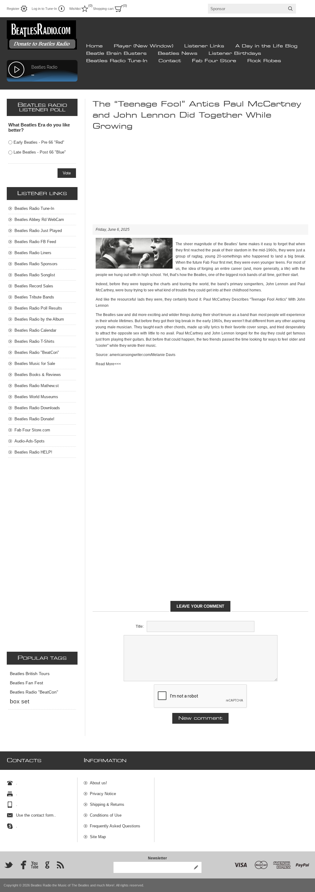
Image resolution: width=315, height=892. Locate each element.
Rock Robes (264, 61)
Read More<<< (108, 364)
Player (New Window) (143, 46)
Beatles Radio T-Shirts (34, 341)
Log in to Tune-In (44, 8)
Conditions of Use (106, 815)
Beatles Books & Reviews (37, 374)
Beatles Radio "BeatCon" (36, 352)
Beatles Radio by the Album (39, 319)
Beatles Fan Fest (26, 683)
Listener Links (204, 46)
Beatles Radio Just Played (38, 230)
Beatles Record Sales (33, 286)
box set (19, 701)
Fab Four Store (214, 61)
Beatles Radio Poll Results (38, 308)
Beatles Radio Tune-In (116, 61)
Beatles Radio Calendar (35, 330)
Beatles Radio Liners (32, 252)
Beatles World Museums (36, 396)
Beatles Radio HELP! (33, 452)
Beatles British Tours (30, 673)
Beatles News (177, 53)
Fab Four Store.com (32, 430)
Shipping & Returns (107, 804)
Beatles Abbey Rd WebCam (39, 219)
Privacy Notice (103, 793)
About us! (98, 783)
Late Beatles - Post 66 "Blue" (40, 152)
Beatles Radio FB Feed (35, 241)
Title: (140, 626)
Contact (169, 61)
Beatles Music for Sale (34, 363)
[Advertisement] (200, 181)
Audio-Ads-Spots (29, 441)
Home (94, 46)
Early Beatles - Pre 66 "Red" (39, 142)
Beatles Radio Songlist (34, 275)
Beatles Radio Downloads (37, 408)
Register (13, 8)
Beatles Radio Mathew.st (36, 385)
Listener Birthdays (235, 53)
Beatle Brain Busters (116, 53)
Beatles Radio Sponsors (36, 264)
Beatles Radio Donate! (34, 419)
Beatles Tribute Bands (34, 297)
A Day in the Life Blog (266, 46)
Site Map (98, 836)
